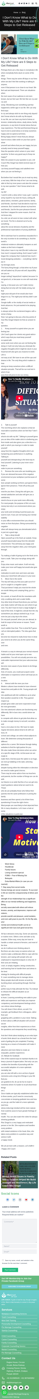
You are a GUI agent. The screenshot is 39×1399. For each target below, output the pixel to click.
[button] (32, 3)
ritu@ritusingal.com (14, 1382)
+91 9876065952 (27, 1378)
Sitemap (16, 1397)
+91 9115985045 (13, 1378)
